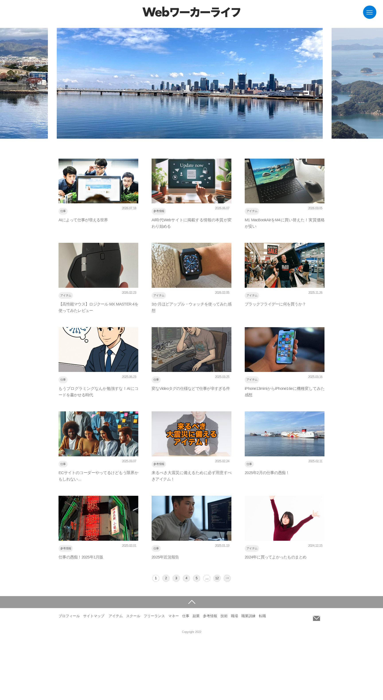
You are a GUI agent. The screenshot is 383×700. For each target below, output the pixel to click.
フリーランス (154, 616)
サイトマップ (93, 616)
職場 (234, 616)
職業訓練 (248, 616)
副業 (196, 616)
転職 (262, 616)
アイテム (116, 616)
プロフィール (69, 616)
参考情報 (210, 616)
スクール (133, 616)
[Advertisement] (133, 669)
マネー (173, 616)
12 (217, 578)
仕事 (185, 616)
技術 (224, 616)
